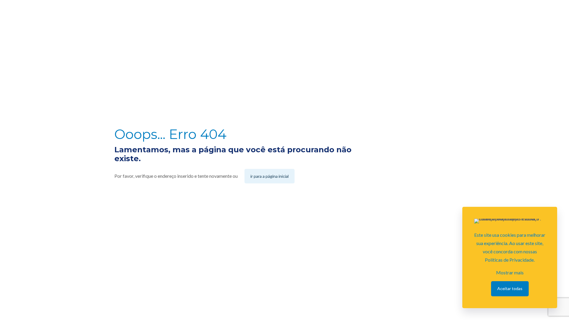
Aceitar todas (509, 288)
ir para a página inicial (269, 176)
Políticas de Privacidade (509, 260)
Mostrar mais (510, 272)
